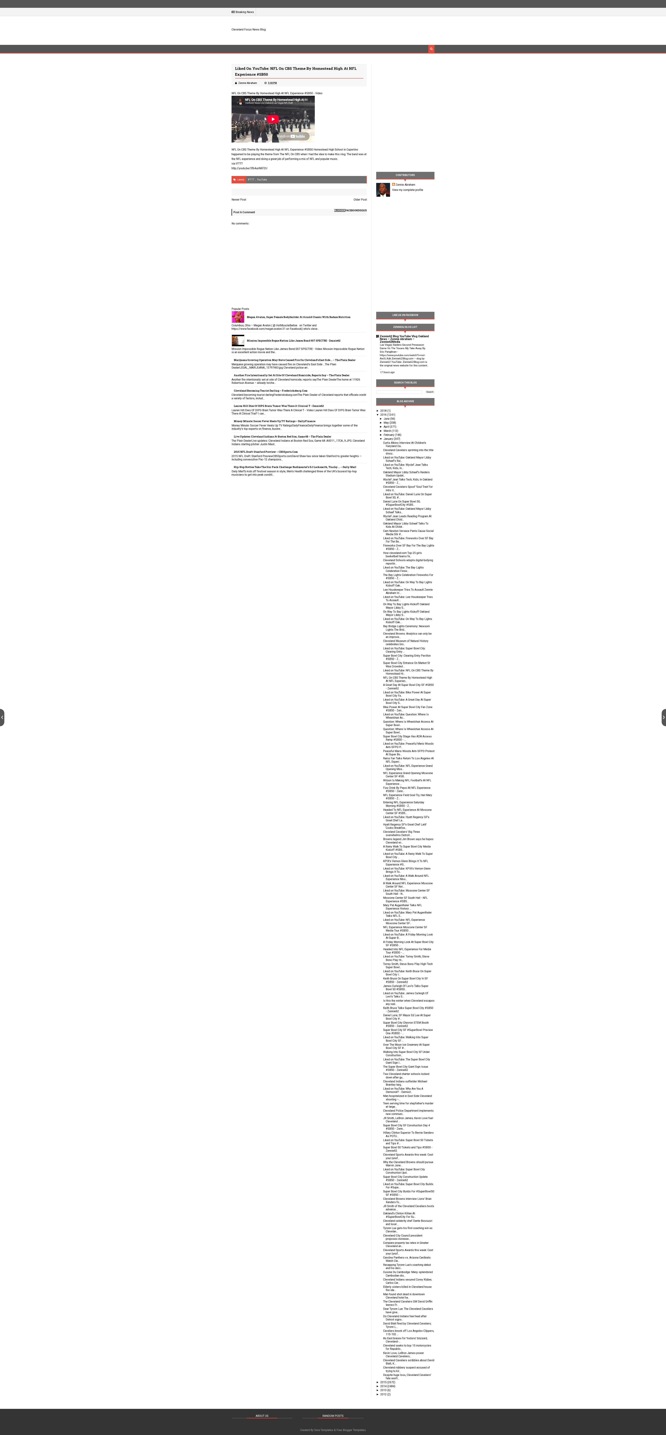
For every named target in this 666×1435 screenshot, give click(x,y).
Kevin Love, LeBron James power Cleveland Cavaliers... (403, 1354)
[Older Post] (664, 717)
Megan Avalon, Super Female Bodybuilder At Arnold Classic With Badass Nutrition (299, 317)
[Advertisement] (371, 30)
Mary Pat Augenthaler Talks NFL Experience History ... (402, 907)
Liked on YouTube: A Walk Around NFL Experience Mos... (406, 877)
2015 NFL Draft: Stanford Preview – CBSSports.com (266, 451)
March (388, 430)
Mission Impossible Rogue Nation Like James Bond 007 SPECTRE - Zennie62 (293, 340)
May (387, 422)
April (387, 426)
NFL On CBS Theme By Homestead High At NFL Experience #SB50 (272, 93)
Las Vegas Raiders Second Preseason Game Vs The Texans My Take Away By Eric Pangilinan (402, 348)
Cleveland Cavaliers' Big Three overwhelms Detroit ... (401, 833)
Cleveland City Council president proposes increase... (402, 1237)
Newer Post (239, 199)
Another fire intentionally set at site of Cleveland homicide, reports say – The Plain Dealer (291, 375)
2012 (383, 1394)
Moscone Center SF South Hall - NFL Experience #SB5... (405, 899)
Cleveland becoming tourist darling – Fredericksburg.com (271, 390)
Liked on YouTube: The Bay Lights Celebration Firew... (403, 569)
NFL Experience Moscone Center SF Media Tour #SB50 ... (405, 929)
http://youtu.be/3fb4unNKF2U (249, 168)
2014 (383, 1386)
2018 (383, 410)
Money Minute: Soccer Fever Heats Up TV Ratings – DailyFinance (274, 421)
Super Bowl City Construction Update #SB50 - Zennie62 (405, 1178)
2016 (383, 414)
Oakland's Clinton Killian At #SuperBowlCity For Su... (399, 1215)
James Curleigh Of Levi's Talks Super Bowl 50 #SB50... (405, 987)
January (389, 438)
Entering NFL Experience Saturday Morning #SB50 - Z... (403, 804)
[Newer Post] (2, 717)
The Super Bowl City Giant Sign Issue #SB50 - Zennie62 (405, 1068)
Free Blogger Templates (351, 1430)
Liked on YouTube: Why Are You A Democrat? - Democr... (403, 1090)
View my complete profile (407, 190)
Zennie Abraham (405, 184)
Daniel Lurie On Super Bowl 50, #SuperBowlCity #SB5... (401, 503)
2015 (383, 1382)
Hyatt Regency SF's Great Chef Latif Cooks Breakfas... (404, 826)
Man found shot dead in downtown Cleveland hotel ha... (404, 1296)
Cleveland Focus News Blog (249, 29)
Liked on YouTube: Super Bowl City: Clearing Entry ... (404, 650)
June (387, 418)
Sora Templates (323, 1430)
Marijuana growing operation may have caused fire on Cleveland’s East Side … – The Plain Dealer (295, 360)
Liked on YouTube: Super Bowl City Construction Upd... (404, 1171)
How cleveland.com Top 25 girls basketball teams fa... (402, 554)
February (389, 434)
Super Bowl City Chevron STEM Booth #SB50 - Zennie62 (406, 1024)
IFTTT (239, 163)
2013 (383, 1390)
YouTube (262, 179)
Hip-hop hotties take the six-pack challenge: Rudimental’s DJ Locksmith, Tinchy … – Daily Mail (295, 467)
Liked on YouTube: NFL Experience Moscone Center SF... (404, 921)
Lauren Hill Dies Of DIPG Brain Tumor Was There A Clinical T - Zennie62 (279, 406)
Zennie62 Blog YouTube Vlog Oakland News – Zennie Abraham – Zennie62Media (404, 339)
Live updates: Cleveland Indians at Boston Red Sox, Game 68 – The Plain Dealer (282, 436)
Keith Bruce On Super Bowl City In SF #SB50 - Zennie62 (405, 980)
